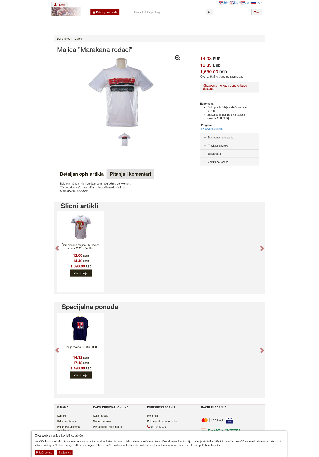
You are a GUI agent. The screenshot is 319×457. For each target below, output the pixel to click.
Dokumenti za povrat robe (162, 421)
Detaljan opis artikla (82, 173)
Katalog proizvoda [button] (106, 12)
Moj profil (152, 415)
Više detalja (80, 273)
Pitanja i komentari (130, 173)
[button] (60, 4)
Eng (236, 2)
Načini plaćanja (102, 421)
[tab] (229, 137)
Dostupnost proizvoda (221, 137)
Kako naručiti (100, 415)
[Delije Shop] (65, 12)
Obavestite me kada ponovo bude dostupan (225, 87)
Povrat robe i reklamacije (107, 426)
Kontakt (61, 415)
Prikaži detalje (44, 452)
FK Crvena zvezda (212, 128)
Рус (258, 2)
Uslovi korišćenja (67, 421)
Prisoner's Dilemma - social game (69, 428)
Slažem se (65, 452)
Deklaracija (214, 153)
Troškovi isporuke (218, 145)
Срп (247, 2)
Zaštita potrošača (218, 162)
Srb (226, 2)
